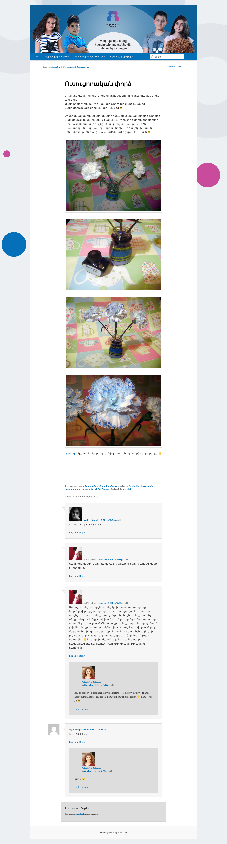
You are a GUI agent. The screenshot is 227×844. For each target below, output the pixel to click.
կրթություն (147, 486)
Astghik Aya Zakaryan (79, 67)
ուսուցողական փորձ (76, 489)
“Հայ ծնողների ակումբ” (57, 56)
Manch (85, 520)
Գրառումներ (91, 486)
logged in (79, 814)
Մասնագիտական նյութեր (90, 56)
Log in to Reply (77, 532)
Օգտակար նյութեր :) (121, 56)
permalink (127, 489)
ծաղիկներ (134, 486)
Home (35, 56)
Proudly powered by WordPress (113, 832)
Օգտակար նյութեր (109, 486)
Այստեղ (70, 453)
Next (180, 67)
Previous (170, 67)
